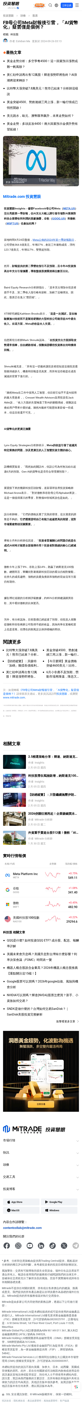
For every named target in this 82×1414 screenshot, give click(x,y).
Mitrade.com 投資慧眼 (22, 196)
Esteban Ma (20, 41)
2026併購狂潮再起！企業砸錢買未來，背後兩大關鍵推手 (51, 813)
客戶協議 (64, 1400)
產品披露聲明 (34, 1400)
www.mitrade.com (14, 697)
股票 (35, 15)
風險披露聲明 (50, 1400)
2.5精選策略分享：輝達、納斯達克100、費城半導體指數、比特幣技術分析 (52, 756)
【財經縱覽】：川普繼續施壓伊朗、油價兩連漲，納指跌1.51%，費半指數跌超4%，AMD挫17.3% (52, 794)
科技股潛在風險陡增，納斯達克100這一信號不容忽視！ (52, 775)
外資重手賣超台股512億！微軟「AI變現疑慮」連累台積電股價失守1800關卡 (53, 832)
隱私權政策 (19, 1400)
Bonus (39, 5)
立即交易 (66, 5)
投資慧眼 (8, 15)
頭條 (23, 15)
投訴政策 (6, 1400)
